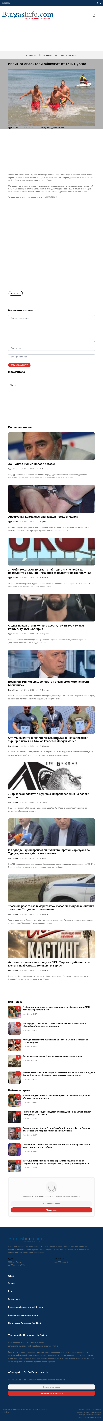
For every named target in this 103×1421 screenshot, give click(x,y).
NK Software (6, 1412)
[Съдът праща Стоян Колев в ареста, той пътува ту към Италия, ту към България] (51, 607)
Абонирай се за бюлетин (51, 1393)
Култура (44, 802)
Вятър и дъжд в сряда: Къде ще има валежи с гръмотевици (53, 1056)
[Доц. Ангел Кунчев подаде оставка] (51, 446)
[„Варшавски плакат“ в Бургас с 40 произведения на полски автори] (51, 776)
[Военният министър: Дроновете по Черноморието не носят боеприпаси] (51, 664)
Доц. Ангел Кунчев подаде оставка (32, 463)
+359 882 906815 (60, 1262)
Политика (45, 469)
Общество (46, 128)
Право (44, 858)
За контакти (14, 1299)
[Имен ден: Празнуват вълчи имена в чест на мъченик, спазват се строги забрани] (14, 1045)
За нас (11, 1283)
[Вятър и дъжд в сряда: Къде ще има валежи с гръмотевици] (14, 1061)
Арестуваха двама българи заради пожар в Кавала (43, 516)
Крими (44, 522)
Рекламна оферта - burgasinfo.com (25, 1307)
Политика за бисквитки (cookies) (24, 1323)
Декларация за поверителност (23, 1315)
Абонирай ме (51, 1210)
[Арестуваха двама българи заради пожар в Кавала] (51, 499)
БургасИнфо (13, 128)
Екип (10, 1291)
